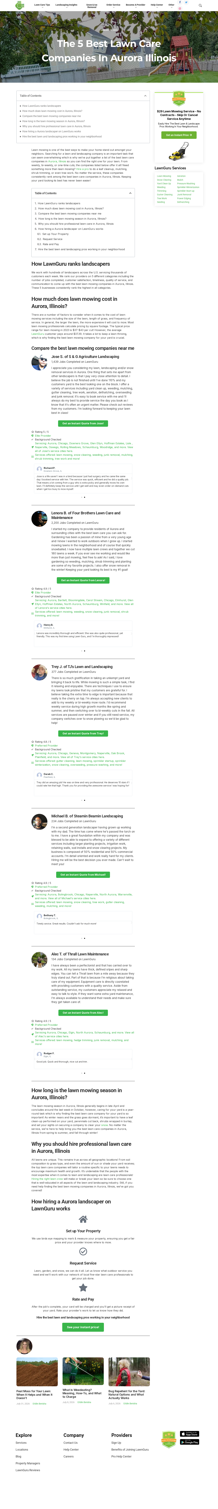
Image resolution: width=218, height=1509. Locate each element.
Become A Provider (135, 5)
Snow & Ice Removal (91, 6)
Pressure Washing (186, 183)
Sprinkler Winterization (188, 187)
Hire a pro (82, 169)
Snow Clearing (164, 180)
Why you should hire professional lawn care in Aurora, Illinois (56, 126)
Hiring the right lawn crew (47, 1178)
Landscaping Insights (66, 5)
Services (21, 1442)
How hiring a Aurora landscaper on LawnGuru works (51, 131)
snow (104, 1125)
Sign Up (116, 1442)
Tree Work (162, 198)
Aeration (181, 176)
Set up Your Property (55, 234)
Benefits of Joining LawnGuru (130, 1449)
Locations (22, 1449)
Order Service (113, 5)
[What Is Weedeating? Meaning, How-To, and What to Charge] (83, 1371)
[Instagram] (180, 8)
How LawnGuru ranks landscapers (41, 105)
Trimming (161, 191)
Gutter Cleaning (165, 194)
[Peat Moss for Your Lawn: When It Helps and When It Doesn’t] (37, 1371)
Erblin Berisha (39, 1403)
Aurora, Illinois (57, 161)
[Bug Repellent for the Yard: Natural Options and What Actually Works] (129, 1371)
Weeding (161, 187)
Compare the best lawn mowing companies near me (51, 116)
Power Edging (184, 198)
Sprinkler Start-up (185, 191)
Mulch (180, 180)
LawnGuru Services (170, 168)
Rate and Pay (51, 244)
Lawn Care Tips (42, 5)
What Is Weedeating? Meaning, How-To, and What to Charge (82, 1393)
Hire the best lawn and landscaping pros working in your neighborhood (62, 136)
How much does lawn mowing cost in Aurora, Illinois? (52, 111)
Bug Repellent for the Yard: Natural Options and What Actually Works (127, 1394)
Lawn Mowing (164, 176)
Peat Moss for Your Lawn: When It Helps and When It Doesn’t (34, 1394)
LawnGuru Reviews (28, 1470)
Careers (69, 1456)
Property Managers (28, 1463)
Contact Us (71, 1442)
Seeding (161, 202)
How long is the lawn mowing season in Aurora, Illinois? (53, 121)
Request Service (52, 239)
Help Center (157, 5)
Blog (18, 1456)
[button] (145, 95)
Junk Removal (184, 194)
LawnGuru (37, 333)
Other (171, 5)
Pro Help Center (121, 1456)
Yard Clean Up (164, 183)
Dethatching (183, 202)
